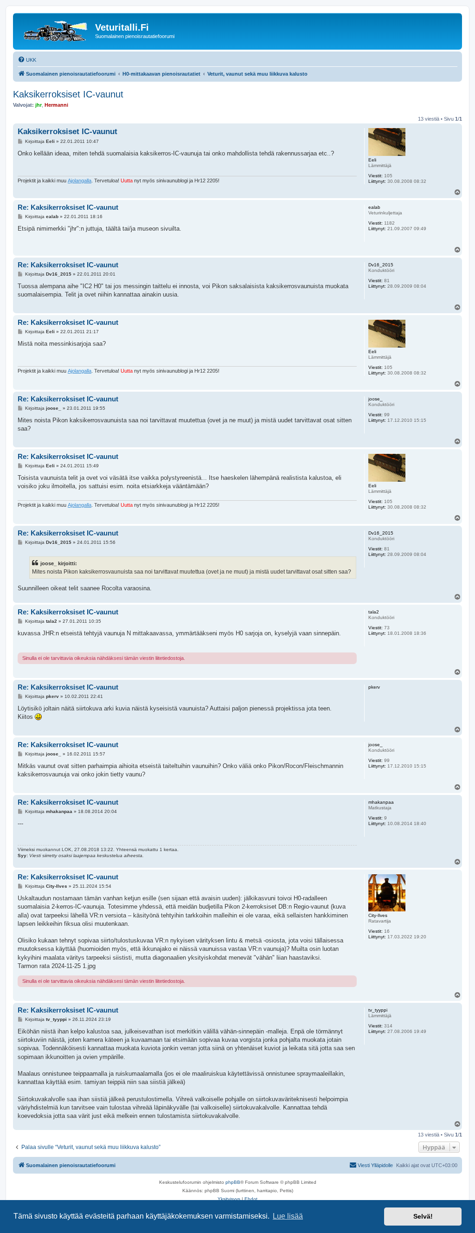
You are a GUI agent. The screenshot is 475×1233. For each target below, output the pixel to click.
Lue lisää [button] (288, 1216)
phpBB (232, 1182)
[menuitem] (27, 59)
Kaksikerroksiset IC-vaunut (68, 94)
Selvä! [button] (423, 1216)
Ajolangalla (79, 180)
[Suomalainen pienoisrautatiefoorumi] (55, 30)
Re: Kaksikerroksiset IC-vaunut (68, 207)
